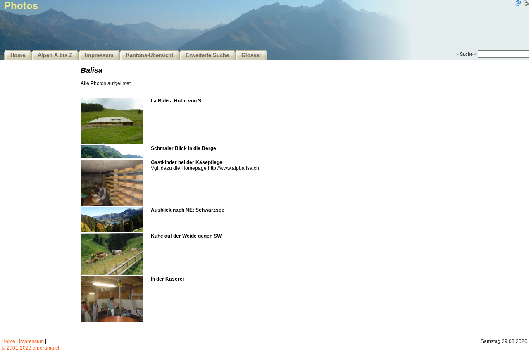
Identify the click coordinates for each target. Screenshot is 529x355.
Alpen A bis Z (55, 55)
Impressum (99, 55)
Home (17, 55)
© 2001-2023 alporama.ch (31, 348)
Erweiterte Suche (207, 55)
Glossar (251, 55)
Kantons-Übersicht (149, 55)
